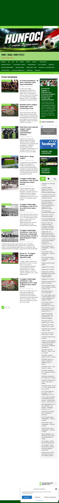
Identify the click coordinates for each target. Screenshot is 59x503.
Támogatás (37, 70)
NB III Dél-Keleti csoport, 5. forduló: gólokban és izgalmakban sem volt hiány (48, 304)
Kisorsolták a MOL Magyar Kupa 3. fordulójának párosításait (48, 413)
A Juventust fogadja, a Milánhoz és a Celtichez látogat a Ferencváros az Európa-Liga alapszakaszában (48, 94)
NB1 (9, 61)
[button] (56, 489)
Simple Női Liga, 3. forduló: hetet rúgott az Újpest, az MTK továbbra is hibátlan (48, 454)
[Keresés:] (50, 27)
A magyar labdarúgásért (7, 67)
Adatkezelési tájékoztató (18, 70)
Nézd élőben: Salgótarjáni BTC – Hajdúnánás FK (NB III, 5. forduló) (48, 372)
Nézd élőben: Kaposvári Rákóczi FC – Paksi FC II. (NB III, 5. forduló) (48, 351)
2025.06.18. (23, 86)
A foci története (42, 64)
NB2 (13, 61)
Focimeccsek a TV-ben (31, 67)
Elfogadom (26, 497)
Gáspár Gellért (31, 160)
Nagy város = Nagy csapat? (27, 157)
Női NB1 (22, 61)
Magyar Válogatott (6, 64)
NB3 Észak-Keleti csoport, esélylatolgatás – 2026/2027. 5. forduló (48, 430)
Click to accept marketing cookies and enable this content (48, 131)
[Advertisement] (29, 14)
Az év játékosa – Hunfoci (19, 64)
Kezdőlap (3, 61)
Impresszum (30, 70)
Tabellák (34, 61)
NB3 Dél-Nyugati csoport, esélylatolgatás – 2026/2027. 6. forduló (48, 247)
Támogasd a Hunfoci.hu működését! (45, 171)
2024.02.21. (23, 136)
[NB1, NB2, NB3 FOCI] (29, 51)
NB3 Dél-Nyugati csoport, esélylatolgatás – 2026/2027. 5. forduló (48, 418)
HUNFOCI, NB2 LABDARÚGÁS (46, 152)
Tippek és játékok (5, 70)
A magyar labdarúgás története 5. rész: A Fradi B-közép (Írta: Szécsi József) (29, 181)
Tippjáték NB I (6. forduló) (48, 279)
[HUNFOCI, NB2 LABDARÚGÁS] (49, 144)
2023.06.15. (23, 259)
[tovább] (34, 100)
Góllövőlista (43, 61)
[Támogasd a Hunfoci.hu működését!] (49, 161)
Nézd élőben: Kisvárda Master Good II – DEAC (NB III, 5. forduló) (48, 381)
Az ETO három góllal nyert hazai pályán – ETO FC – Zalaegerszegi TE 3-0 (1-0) (48, 393)
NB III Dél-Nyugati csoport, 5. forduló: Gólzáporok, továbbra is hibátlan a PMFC (49, 287)
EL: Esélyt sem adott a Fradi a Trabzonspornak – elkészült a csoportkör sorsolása (48, 196)
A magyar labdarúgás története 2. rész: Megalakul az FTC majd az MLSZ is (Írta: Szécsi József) (28, 282)
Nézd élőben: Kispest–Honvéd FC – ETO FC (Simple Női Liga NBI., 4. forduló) (48, 387)
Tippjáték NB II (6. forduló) (48, 269)
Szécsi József (30, 110)
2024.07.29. (23, 110)
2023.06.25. (23, 212)
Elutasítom (37, 497)
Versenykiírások (32, 64)
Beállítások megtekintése (50, 497)
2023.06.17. (23, 241)
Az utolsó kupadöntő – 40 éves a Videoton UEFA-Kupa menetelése (29, 82)
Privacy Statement (39, 500)
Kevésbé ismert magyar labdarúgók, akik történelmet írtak (28, 106)
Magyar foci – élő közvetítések (46, 67)
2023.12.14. (23, 160)
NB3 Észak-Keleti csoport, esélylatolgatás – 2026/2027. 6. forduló (48, 259)
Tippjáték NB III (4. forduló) (48, 267)
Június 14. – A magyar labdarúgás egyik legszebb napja (27, 255)
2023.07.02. (23, 186)
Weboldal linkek (20, 67)
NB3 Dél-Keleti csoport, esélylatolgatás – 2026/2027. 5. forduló (48, 424)
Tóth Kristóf (30, 86)
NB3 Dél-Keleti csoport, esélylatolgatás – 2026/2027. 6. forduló (48, 253)
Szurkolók (51, 64)
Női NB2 (28, 61)
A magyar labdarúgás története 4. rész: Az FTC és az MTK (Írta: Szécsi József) (29, 207)
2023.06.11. (23, 288)
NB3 (17, 61)
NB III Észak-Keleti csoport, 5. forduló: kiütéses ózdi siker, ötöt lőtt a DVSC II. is (48, 309)
